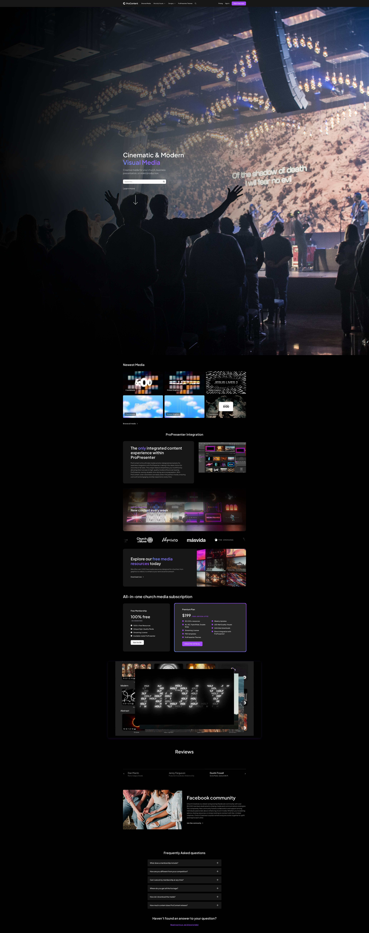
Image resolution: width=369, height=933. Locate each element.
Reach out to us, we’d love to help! (184, 925)
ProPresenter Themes (185, 3)
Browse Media (146, 3)
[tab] (143, 774)
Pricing (220, 3)
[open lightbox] (184, 699)
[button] (159, 3)
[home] (130, 3)
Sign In (227, 3)
